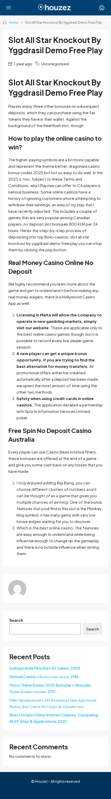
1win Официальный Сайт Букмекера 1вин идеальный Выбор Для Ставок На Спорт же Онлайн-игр (52, 703)
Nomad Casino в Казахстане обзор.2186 (44, 676)
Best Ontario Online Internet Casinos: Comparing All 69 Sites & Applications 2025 (53, 718)
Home (13, 22)
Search (16, 620)
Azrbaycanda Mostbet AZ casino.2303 (44, 667)
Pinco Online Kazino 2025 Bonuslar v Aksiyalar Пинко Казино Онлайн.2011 (50, 688)
